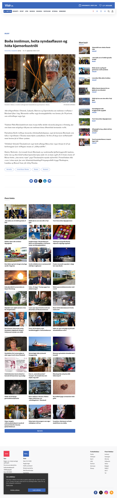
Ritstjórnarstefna (28, 468)
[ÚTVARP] (104, 11)
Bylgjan (107, 466)
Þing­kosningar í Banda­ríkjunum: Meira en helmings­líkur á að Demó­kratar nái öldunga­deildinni (39, 243)
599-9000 (9, 472)
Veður (106, 463)
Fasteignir (107, 457)
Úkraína (36, 169)
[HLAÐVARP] (97, 11)
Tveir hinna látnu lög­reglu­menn (62, 221)
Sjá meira (40, 431)
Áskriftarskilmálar (28, 470)
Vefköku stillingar (15, 490)
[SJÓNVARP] (101, 11)
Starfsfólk (26, 473)
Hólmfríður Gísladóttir (11, 51)
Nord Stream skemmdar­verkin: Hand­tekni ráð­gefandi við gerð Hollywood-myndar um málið (14, 330)
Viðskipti (92, 457)
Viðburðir (107, 461)
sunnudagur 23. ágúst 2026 (89, 5)
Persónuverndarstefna (10, 465)
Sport (91, 459)
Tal (105, 473)
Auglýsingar (26, 463)
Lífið (91, 461)
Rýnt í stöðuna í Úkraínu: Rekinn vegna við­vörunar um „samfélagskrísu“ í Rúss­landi (38, 398)
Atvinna (107, 459)
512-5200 (28, 461)
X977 (106, 470)
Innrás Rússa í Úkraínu (23, 169)
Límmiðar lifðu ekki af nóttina (101, 78)
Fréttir (92, 454)
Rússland (45, 169)
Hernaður (9, 169)
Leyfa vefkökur (37, 490)
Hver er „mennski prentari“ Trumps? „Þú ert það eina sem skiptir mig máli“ (38, 375)
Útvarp (92, 468)
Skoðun (92, 463)
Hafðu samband (27, 466)
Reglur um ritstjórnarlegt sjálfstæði (11, 462)
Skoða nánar (9, 485)
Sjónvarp (92, 466)
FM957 (107, 468)
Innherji (107, 454)
